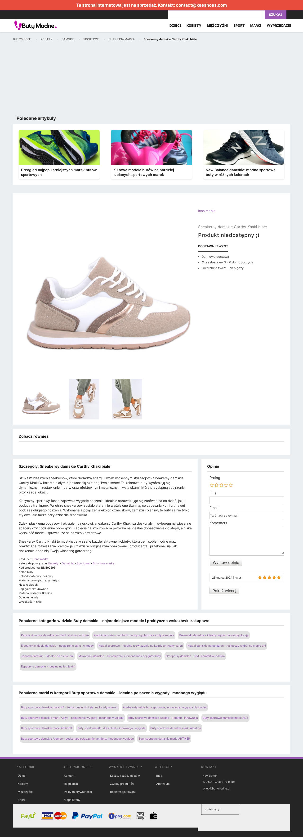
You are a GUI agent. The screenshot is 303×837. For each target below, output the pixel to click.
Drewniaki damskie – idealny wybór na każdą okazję (214, 635)
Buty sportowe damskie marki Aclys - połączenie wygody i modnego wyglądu (72, 717)
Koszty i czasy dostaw (125, 775)
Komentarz (218, 523)
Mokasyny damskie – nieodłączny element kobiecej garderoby (119, 656)
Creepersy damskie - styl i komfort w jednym (195, 656)
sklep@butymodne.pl (216, 788)
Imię (213, 492)
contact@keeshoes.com (201, 5)
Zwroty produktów (122, 783)
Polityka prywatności (78, 791)
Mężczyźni (25, 791)
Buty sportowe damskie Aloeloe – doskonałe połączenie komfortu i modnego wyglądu (77, 738)
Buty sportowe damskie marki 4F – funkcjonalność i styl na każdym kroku (69, 707)
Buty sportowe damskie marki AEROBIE (47, 728)
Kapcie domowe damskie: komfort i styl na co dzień (55, 635)
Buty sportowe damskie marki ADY (225, 717)
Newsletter (209, 775)
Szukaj (275, 15)
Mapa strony (72, 800)
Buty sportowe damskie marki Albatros (175, 728)
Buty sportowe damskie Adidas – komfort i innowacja (163, 717)
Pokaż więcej (224, 590)
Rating (214, 478)
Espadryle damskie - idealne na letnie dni (48, 666)
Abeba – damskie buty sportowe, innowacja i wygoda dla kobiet (165, 707)
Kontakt (69, 775)
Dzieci (22, 775)
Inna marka (206, 211)
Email (213, 508)
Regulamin (71, 783)
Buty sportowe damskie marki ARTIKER (164, 738)
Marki (255, 25)
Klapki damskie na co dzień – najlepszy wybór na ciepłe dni (226, 645)
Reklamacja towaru (123, 791)
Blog (159, 775)
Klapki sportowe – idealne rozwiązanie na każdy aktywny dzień (140, 645)
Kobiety (23, 783)
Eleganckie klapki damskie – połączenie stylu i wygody (57, 645)
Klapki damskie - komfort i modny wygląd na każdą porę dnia (134, 635)
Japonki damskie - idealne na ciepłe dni (47, 656)
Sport (21, 800)
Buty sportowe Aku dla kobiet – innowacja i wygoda (111, 728)
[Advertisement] (151, 79)
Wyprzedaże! (279, 25)
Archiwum (162, 783)
